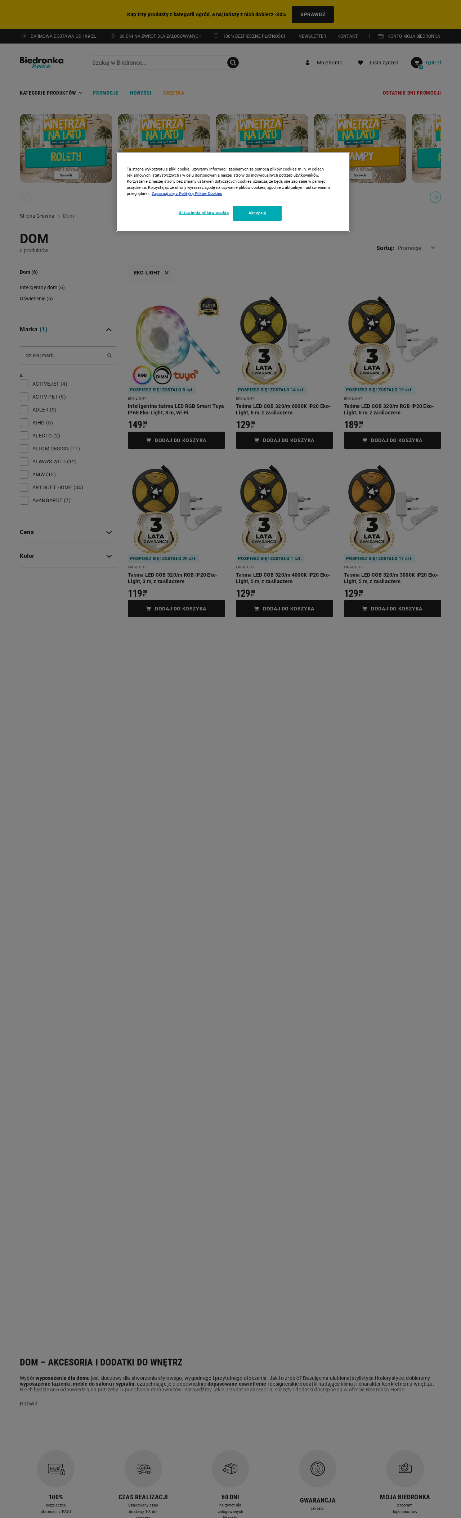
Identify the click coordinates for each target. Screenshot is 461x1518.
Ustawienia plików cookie (204, 212)
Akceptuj (257, 212)
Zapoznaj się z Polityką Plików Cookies (187, 193)
